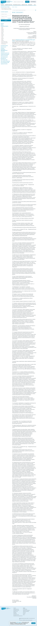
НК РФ (2, 28)
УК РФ (2, 39)
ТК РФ (2, 37)
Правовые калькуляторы (5, 53)
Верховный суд (3, 58)
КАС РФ (2, 31)
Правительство (24, 4)
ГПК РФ (2, 30)
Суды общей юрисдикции (5, 61)
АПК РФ (2, 29)
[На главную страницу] (6, 2)
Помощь (34, 1)
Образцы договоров (4, 55)
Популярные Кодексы (4, 26)
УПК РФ (2, 40)
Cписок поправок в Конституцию (6, 9)
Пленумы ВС (3, 51)
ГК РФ (2, 27)
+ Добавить (9, 18)
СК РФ (2, 36)
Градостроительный (4, 42)
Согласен (33, 623)
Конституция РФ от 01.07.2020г (6, 8)
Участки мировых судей (5, 62)
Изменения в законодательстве (4, 50)
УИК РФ (2, 38)
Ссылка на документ (19, 12)
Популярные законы (17, 4)
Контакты (24, 612)
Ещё (34, 4)
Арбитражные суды (4, 59)
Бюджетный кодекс (4, 41)
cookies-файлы (18, 622)
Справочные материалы (5, 54)
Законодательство (4, 57)
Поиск (27, 1)
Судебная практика (8, 4)
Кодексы (2, 4)
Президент (30, 4)
